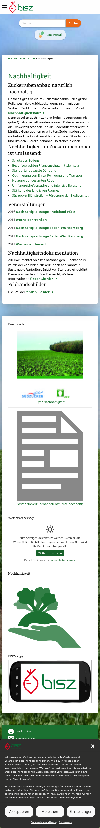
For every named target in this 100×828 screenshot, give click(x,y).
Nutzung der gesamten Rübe (33, 180)
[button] (92, 746)
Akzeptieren (19, 811)
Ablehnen (50, 811)
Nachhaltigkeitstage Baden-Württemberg (49, 228)
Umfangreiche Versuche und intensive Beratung (47, 185)
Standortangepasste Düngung (34, 170)
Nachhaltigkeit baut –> (26, 113)
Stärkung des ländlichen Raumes (35, 190)
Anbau (26, 58)
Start (14, 58)
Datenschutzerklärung (44, 822)
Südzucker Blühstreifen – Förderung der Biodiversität (50, 195)
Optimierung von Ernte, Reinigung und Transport (47, 175)
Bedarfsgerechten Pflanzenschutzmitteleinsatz (45, 165)
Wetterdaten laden (50, 553)
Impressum (65, 822)
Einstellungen (81, 811)
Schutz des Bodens (25, 160)
